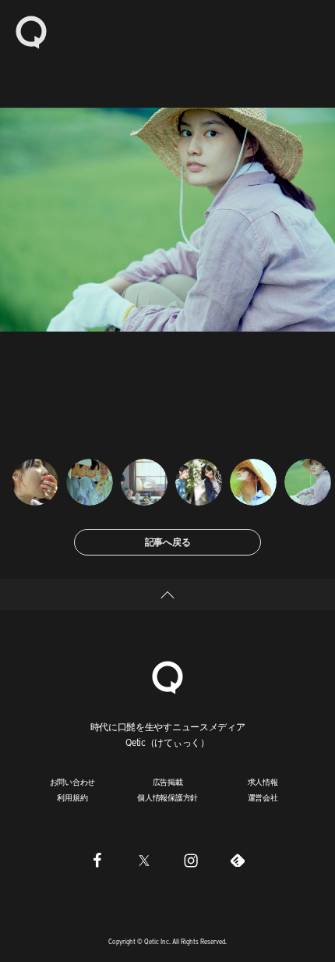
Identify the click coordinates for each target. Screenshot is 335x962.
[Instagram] (191, 860)
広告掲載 (168, 781)
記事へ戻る (168, 542)
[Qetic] (31, 31)
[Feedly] (237, 860)
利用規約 (72, 797)
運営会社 (263, 797)
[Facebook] (97, 860)
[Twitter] (144, 860)
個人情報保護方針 (167, 797)
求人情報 (263, 781)
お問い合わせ (73, 781)
